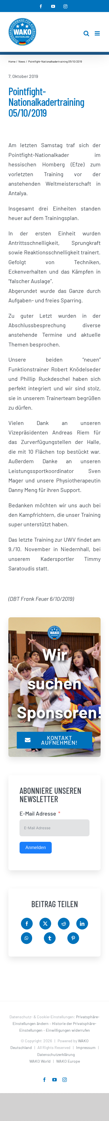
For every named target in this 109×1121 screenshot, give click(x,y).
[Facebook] (27, 923)
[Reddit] (63, 923)
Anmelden (35, 847)
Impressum (86, 1047)
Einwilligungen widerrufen (68, 1030)
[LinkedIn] (82, 923)
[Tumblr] (49, 938)
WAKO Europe (68, 1061)
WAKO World (40, 1061)
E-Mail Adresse (38, 813)
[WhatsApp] (27, 938)
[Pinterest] (73, 938)
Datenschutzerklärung (56, 1054)
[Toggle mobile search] (86, 33)
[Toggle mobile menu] (98, 33)
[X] (45, 923)
